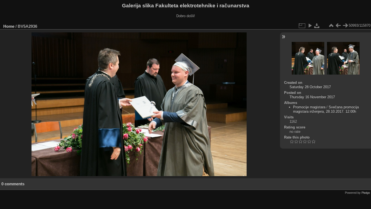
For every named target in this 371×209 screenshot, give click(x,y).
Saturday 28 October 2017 (310, 87)
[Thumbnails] (331, 25)
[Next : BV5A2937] (345, 25)
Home (8, 26)
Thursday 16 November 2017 (312, 97)
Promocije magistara (309, 107)
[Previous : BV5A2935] (338, 25)
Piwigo (365, 192)
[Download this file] (316, 25)
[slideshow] (309, 25)
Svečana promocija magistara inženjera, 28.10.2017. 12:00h (326, 109)
